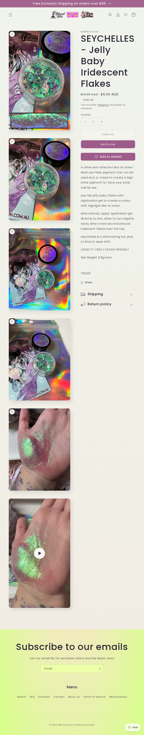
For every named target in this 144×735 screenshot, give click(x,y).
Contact (58, 697)
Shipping (103, 104)
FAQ (32, 697)
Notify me (108, 144)
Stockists (44, 697)
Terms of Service (94, 697)
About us (74, 697)
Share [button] (88, 282)
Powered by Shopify (84, 725)
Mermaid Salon (66, 725)
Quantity (86, 114)
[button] (10, 15)
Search (21, 697)
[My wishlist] (126, 15)
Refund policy (118, 697)
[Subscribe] (99, 669)
